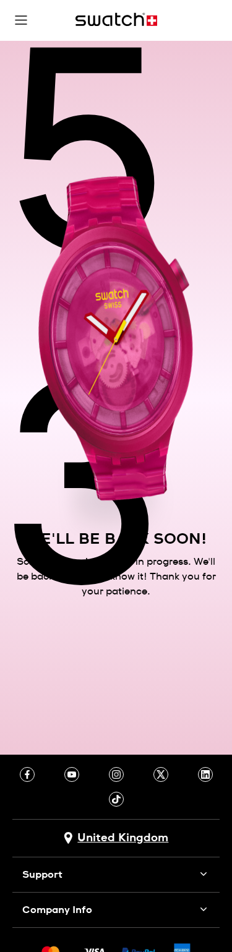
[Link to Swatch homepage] (116, 19)
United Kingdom (122, 838)
